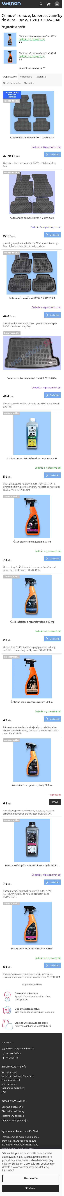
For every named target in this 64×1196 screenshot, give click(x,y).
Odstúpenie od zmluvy (13, 1088)
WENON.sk (12, 1057)
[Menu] (57, 4)
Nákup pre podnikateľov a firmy (18, 1076)
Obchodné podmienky (13, 1111)
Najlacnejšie (26, 76)
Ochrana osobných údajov (15, 1120)
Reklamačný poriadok (13, 1116)
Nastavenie (31, 1178)
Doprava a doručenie (12, 1107)
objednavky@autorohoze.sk (20, 1048)
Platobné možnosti (11, 1080)
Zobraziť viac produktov (30, 67)
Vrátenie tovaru (9, 1084)
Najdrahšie (40, 76)
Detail (54, 802)
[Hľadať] (41, 4)
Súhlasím (30, 1188)
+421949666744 (13, 1053)
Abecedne (29, 83)
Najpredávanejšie (12, 83)
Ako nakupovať (9, 1072)
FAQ (4, 1092)
